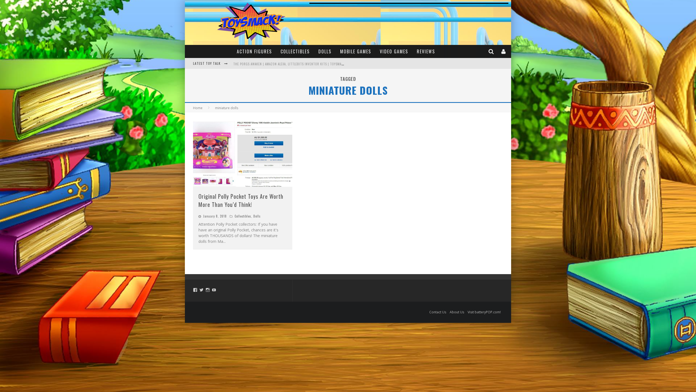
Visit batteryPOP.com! (484, 312)
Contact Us (437, 312)
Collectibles (295, 51)
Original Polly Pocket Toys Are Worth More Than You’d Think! (240, 200)
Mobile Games (355, 51)
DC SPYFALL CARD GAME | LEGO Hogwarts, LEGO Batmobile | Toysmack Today (291, 64)
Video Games (394, 51)
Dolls (324, 51)
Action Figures (254, 51)
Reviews (426, 51)
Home (198, 108)
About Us (457, 312)
